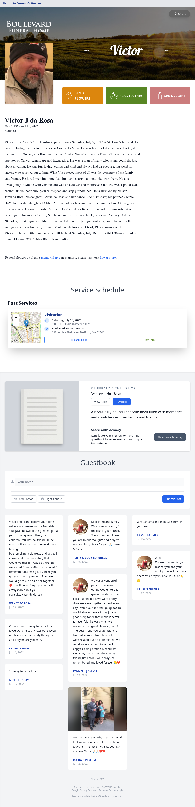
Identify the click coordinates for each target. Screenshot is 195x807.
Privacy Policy (87, 790)
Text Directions (79, 339)
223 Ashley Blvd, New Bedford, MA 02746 (78, 332)
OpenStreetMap (101, 796)
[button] (26, 323)
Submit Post (173, 499)
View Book (100, 402)
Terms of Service (108, 790)
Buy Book (121, 402)
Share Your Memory (170, 437)
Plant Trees (150, 339)
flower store (108, 257)
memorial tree (50, 257)
